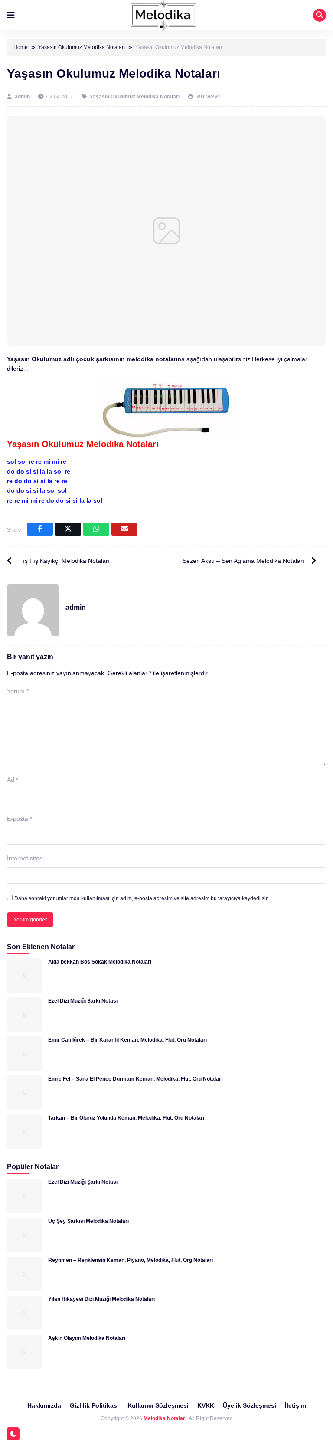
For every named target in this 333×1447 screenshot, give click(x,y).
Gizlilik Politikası (94, 1405)
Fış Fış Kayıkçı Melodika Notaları (64, 560)
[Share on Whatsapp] (96, 529)
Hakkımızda (44, 1405)
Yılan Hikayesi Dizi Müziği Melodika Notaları (101, 1299)
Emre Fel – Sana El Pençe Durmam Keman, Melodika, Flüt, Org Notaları (135, 1079)
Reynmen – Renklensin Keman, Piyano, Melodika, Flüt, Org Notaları (130, 1260)
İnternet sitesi (25, 858)
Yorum (18, 691)
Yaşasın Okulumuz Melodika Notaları (135, 97)
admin (23, 97)
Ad (12, 779)
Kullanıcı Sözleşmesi (158, 1405)
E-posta (19, 818)
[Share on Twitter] (68, 529)
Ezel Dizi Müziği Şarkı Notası (83, 1001)
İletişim (295, 1405)
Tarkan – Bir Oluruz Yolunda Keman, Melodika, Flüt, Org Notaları (126, 1118)
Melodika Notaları (165, 1418)
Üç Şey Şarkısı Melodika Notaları (88, 1221)
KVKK (205, 1405)
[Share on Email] (124, 529)
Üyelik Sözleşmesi (249, 1405)
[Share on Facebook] (40, 529)
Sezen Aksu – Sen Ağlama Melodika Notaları (243, 560)
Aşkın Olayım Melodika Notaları (86, 1338)
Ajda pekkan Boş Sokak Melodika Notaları (99, 962)
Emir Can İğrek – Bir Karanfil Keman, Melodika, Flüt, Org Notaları (127, 1040)
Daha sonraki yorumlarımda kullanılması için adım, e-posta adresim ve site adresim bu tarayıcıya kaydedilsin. (142, 898)
